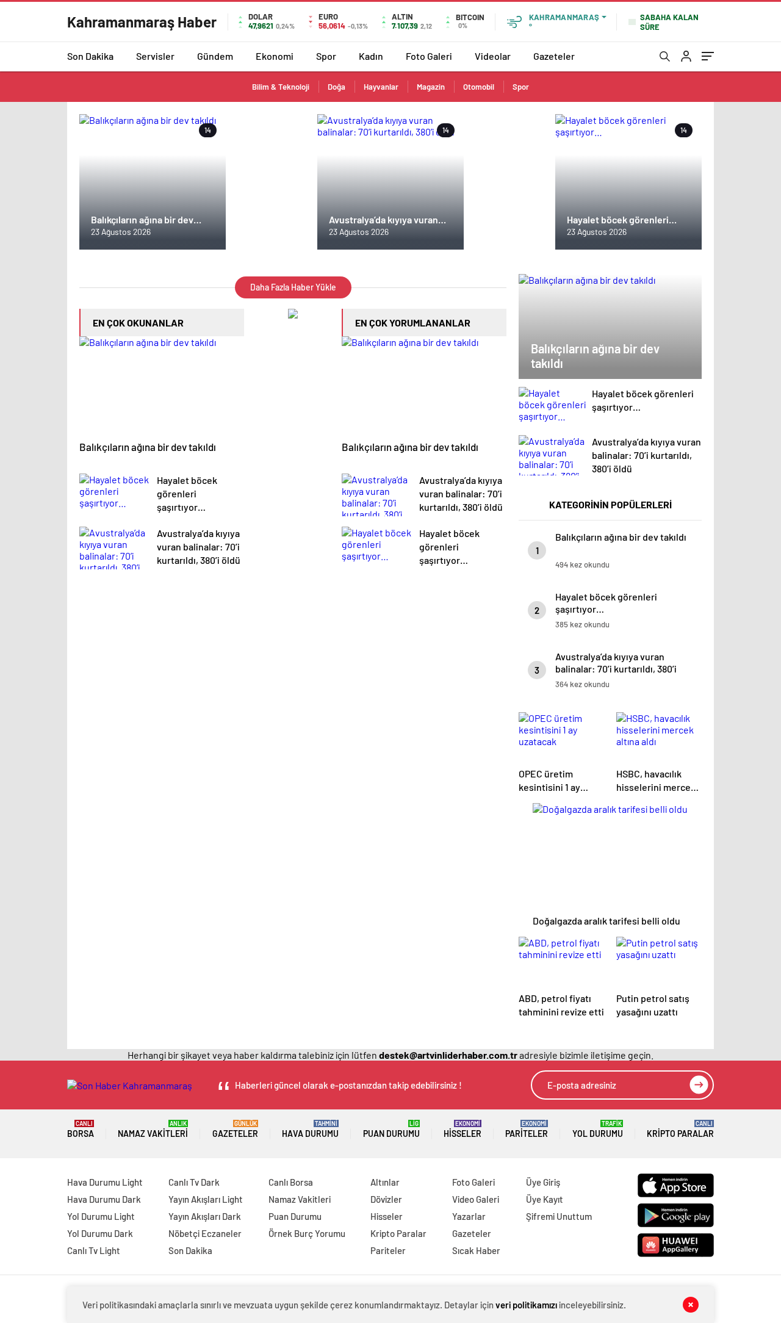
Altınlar (385, 1182)
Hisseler (462, 1129)
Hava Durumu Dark (104, 1199)
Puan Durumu (391, 1129)
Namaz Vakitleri (153, 1129)
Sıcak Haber (476, 1250)
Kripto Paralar (680, 1129)
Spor (326, 56)
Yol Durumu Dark (100, 1233)
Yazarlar (469, 1216)
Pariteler (526, 1129)
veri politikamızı (526, 1304)
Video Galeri (475, 1199)
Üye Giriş (543, 1182)
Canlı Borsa (290, 1182)
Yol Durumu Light (101, 1216)
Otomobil (478, 87)
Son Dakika (90, 56)
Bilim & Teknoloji (280, 87)
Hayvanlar (381, 87)
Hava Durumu (310, 1129)
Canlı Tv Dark (194, 1182)
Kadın (371, 56)
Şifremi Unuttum (559, 1216)
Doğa (336, 87)
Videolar (493, 56)
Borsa (80, 1129)
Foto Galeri (429, 56)
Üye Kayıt (544, 1199)
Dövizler (386, 1199)
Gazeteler (554, 56)
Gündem (215, 56)
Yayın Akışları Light (205, 1199)
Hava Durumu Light (105, 1182)
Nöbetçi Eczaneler (205, 1233)
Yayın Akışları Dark (204, 1216)
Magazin (431, 87)
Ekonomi (274, 56)
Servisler (155, 56)
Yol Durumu (597, 1129)
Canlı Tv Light (93, 1250)
